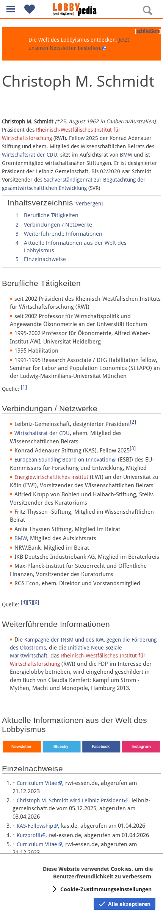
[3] (133, 448)
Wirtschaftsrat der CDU (29, 155)
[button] (10, 9)
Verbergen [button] (88, 203)
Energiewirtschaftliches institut (51, 477)
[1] (24, 387)
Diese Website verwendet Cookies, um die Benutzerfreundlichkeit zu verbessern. (98, 872)
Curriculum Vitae (37, 783)
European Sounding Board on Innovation (62, 460)
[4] (24, 602)
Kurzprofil (29, 835)
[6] (36, 602)
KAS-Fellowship (35, 826)
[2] (133, 422)
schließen (147, 31)
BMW (126, 155)
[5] (30, 602)
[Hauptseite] (81, 9)
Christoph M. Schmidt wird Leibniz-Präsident (70, 800)
